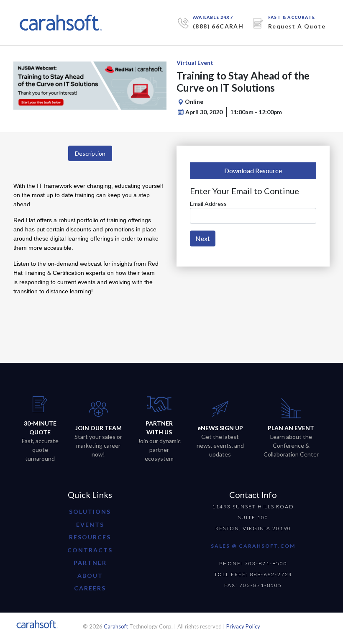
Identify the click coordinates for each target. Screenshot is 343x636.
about (90, 575)
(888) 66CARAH (218, 26)
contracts (90, 550)
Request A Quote (296, 26)
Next (202, 238)
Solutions (90, 511)
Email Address (208, 203)
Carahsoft (116, 626)
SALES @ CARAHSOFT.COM (253, 546)
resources (90, 537)
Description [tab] (90, 153)
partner (90, 562)
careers (90, 588)
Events (90, 524)
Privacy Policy (243, 626)
